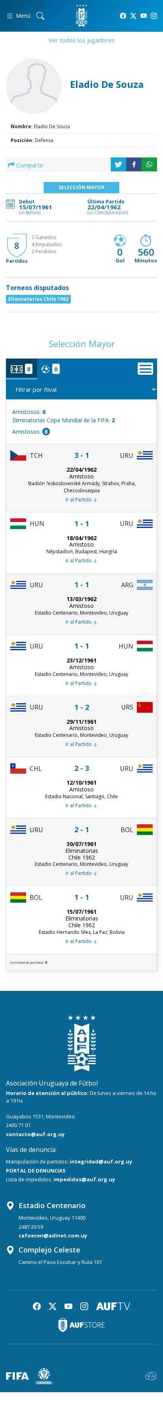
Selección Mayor (81, 187)
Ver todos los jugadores (82, 40)
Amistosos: (28, 412)
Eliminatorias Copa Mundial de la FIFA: (63, 420)
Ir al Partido (81, 500)
